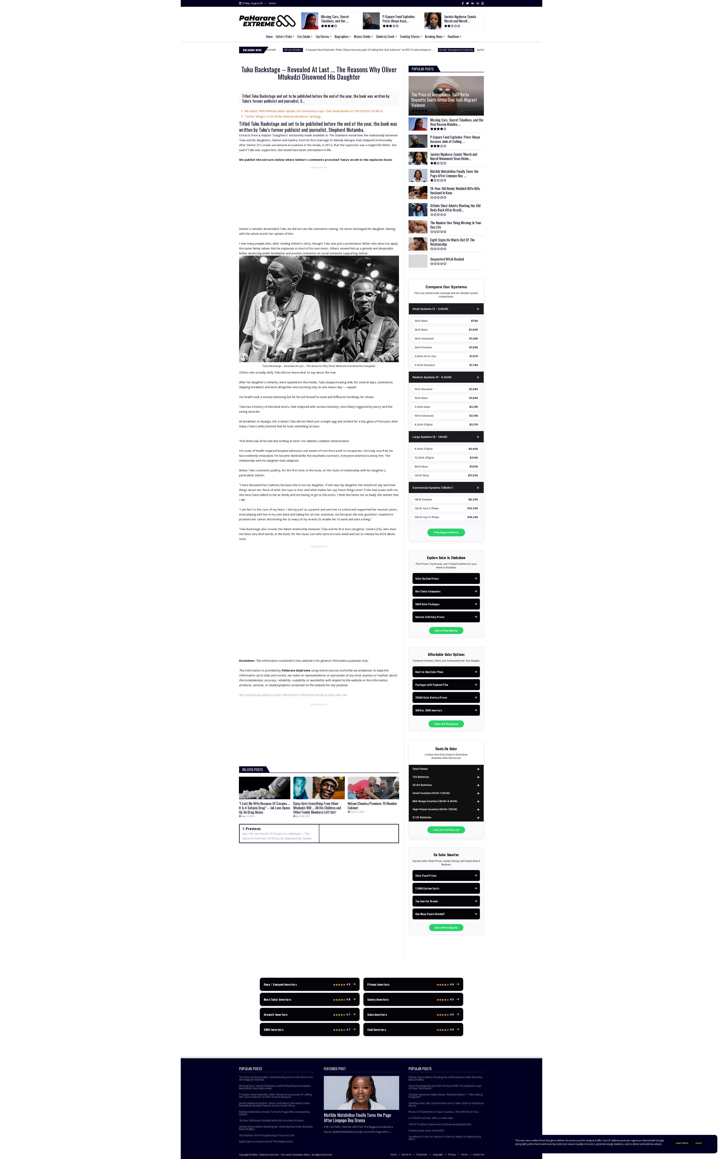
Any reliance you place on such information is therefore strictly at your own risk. (293, 695)
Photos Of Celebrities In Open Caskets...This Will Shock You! (443, 1111)
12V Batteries (421, 776)
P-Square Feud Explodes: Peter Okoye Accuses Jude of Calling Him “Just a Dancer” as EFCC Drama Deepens (271, 49)
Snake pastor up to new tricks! (426, 1130)
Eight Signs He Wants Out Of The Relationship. (266, 1141)
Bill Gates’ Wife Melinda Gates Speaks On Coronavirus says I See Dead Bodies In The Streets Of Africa (314, 111)
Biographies (342, 36)
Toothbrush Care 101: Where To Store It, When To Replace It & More (445, 1138)
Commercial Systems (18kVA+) (433, 487)
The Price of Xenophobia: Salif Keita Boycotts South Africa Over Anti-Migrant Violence (276, 1078)
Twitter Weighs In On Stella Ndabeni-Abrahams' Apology (283, 116)
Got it (699, 1143)
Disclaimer (422, 1154)
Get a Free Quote (446, 630)
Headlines (453, 36)
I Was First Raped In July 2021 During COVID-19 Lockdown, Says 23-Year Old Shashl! (445, 1087)
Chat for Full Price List (446, 829)
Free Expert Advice (446, 532)
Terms (464, 1154)
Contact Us (478, 1154)
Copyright (438, 1154)
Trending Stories (410, 36)
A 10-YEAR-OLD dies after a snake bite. (431, 1118)
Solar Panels (420, 768)
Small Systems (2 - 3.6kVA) (430, 308)
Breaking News (433, 36)
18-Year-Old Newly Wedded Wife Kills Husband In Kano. (271, 1120)
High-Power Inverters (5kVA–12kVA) (435, 809)
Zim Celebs (303, 36)
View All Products (446, 723)
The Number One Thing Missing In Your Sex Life (266, 1135)
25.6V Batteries (422, 784)
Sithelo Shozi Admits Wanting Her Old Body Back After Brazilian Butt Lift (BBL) (276, 1128)
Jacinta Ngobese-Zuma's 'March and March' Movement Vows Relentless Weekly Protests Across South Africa (444, 49)
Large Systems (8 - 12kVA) (430, 436)
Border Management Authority (359, 49)
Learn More (682, 1143)
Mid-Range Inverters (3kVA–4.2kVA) (435, 801)
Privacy (452, 1154)
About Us (406, 1154)
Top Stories (322, 36)
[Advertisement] (319, 197)
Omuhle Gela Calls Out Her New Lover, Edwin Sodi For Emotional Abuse (446, 1104)
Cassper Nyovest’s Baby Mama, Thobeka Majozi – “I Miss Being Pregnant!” (445, 1096)
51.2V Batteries (422, 817)
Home (272, 3)
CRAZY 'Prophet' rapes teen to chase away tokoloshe (440, 1124)
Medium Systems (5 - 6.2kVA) (432, 377)
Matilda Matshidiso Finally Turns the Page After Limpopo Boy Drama (274, 1113)
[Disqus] (319, 900)
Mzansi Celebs (362, 36)
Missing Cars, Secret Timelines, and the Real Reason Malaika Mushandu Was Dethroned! (274, 1087)
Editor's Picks (284, 36)
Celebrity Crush (385, 36)
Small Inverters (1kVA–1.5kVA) (431, 793)
